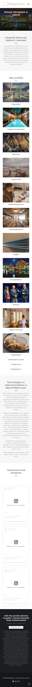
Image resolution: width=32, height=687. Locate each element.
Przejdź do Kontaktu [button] (16, 627)
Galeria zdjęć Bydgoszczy (16, 279)
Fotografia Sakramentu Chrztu (16, 204)
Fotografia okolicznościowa (16, 229)
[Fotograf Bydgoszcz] (14, 4)
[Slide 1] (14, 29)
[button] (28, 4)
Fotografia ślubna (16, 104)
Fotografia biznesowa (16, 369)
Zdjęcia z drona (16, 154)
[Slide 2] (16, 29)
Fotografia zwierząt (16, 364)
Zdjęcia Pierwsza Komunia (16, 330)
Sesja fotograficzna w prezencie (16, 359)
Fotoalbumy (16, 254)
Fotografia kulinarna (16, 355)
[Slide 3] (17, 29)
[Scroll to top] (29, 684)
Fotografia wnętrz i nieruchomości (16, 129)
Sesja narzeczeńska (16, 179)
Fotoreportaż (16, 304)
